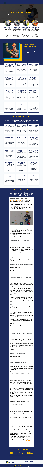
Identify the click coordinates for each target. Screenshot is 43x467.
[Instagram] (9, 462)
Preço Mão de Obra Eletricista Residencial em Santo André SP (30, 453)
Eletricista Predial (31, 461)
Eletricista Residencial (25, 461)
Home (21, 461)
